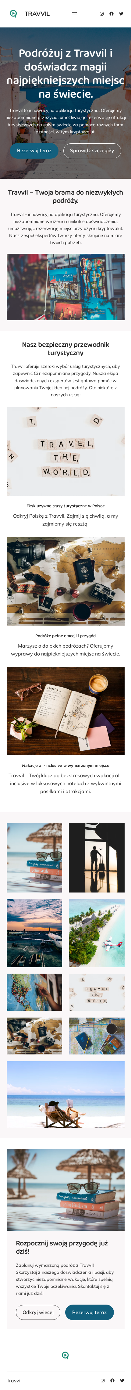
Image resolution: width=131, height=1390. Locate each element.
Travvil (37, 13)
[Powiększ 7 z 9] (54, 1025)
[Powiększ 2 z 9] (117, 831)
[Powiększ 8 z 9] (117, 1025)
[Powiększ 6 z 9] (117, 982)
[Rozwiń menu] (74, 13)
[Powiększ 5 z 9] (54, 982)
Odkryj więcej (38, 1312)
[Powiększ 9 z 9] (117, 1069)
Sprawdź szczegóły (92, 150)
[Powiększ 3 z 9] (54, 907)
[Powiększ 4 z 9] (117, 907)
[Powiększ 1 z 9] (54, 831)
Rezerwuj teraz (34, 150)
